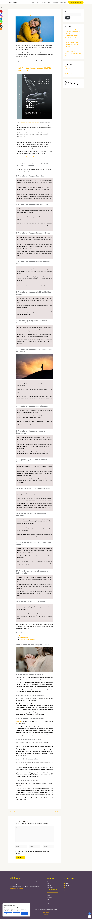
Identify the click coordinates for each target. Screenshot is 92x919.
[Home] (55, 882)
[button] (76, 2)
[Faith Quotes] (55, 897)
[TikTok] (78, 84)
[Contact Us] (55, 885)
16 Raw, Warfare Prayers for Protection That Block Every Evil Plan (72, 38)
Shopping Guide (63, 2)
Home (33, 2)
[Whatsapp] (1, 21)
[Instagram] (1, 16)
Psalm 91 (18, 721)
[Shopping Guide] (55, 903)
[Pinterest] (1, 11)
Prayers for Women (24, 635)
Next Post (58, 811)
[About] (55, 884)
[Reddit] (1, 24)
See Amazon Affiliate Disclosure (16, 888)
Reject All (16, 913)
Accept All (24, 913)
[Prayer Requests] (55, 887)
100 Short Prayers (23, 637)
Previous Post (13, 811)
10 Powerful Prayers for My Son (27, 639)
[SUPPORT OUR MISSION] (55, 889)
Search (66, 11)
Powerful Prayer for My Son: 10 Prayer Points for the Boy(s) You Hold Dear (72, 31)
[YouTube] (72, 84)
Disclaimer (46, 914)
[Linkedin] (1, 19)
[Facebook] (1, 14)
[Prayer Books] (55, 901)
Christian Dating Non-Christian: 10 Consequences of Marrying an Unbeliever (73, 44)
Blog (49, 2)
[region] (16, 909)
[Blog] (55, 899)
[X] (1, 26)
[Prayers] (55, 896)
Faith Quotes (43, 2)
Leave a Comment (20, 15)
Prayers (37, 2)
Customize (8, 913)
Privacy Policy (46, 912)
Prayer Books (55, 2)
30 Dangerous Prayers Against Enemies (29, 122)
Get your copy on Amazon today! (25, 156)
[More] (1, 29)
